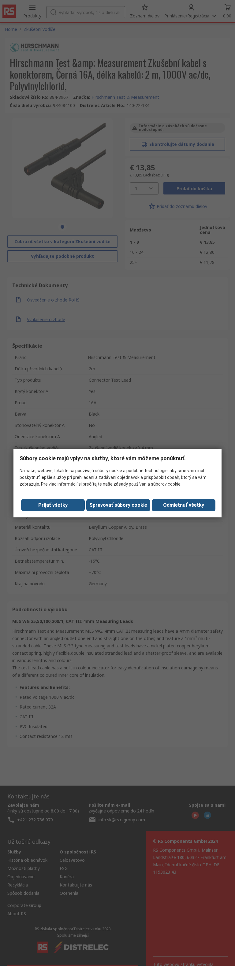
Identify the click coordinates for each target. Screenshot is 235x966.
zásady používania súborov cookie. (147, 484)
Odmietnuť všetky (183, 505)
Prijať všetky (53, 505)
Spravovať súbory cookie (118, 505)
